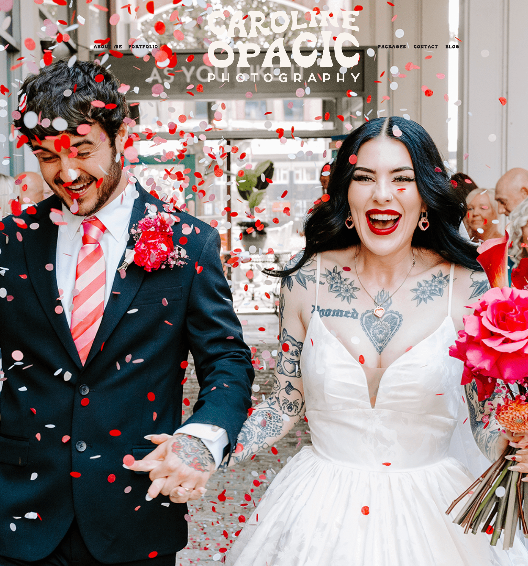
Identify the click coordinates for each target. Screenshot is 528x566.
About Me (108, 47)
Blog (453, 47)
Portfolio (143, 47)
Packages (392, 47)
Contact (426, 47)
